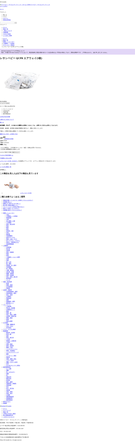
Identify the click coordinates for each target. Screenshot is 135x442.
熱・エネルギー (10, 372)
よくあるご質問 (7, 35)
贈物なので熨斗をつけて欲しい (12, 203)
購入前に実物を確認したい (10, 205)
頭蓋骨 (8, 250)
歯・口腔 (8, 262)
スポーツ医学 (10, 360)
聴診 (7, 226)
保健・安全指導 (7, 281)
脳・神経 (8, 263)
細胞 (7, 299)
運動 (7, 370)
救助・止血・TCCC (11, 239)
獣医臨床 (8, 298)
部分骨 (8, 249)
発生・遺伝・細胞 (11, 314)
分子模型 (5, 322)
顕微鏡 (5, 403)
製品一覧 (5, 29)
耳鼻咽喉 (8, 267)
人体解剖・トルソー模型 (13, 257)
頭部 (7, 260)
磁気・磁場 (9, 382)
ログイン (5, 18)
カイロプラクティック (12, 352)
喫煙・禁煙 (9, 285)
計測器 (8, 395)
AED (7, 214)
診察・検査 (9, 344)
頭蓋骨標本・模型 (11, 293)
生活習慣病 (9, 286)
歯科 (7, 336)
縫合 (7, 229)
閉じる (2, 122)
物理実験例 (9, 400)
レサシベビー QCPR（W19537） (9, 161)
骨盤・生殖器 (10, 275)
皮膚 (7, 258)
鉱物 (7, 319)
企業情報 (5, 32)
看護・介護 (9, 347)
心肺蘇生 (8, 296)
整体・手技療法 (10, 350)
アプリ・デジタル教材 (9, 329)
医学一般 (8, 334)
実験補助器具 (10, 396)
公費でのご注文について (7, 119)
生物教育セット (10, 309)
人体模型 (5, 245)
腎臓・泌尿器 (10, 273)
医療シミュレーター (8, 213)
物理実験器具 (7, 367)
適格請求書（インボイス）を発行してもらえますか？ (18, 200)
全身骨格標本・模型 (12, 291)
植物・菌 (8, 313)
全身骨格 (8, 247)
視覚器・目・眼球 (11, 265)
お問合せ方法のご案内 (9, 413)
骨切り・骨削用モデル (12, 242)
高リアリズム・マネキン (13, 240)
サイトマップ (7, 410)
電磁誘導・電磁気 (11, 383)
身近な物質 (9, 321)
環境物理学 (9, 398)
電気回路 (8, 385)
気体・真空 (9, 393)
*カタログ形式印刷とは (6, 155)
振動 (7, 373)
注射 (7, 219)
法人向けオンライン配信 (13, 365)
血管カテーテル (10, 237)
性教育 (8, 288)
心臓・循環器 (10, 270)
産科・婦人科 (10, 337)
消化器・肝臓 (10, 272)
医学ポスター (7, 401)
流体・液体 (9, 391)
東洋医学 (8, 278)
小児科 (8, 339)
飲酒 (7, 283)
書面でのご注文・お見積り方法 (9, 134)
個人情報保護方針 (8, 415)
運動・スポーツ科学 (12, 362)
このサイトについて (8, 417)
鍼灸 (7, 354)
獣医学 (8, 357)
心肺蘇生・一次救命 (12, 216)
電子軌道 (8, 327)
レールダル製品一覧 (5, 166)
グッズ (8, 280)
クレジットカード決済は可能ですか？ (13, 207)
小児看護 (8, 222)
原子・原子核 (10, 388)
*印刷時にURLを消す (6, 158)
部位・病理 (9, 295)
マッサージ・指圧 (11, 355)
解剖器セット (10, 303)
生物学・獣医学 (7, 290)
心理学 (8, 342)
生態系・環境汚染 (11, 316)
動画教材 (5, 331)
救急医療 (8, 217)
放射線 (8, 390)
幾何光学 (8, 378)
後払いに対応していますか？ (11, 208)
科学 (7, 363)
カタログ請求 (7, 34)
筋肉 (7, 255)
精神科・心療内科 (11, 340)
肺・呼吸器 (9, 268)
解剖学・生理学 (10, 332)
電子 (7, 386)
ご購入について (7, 30)
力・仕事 (8, 368)
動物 (7, 311)
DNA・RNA (9, 326)
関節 (7, 253)
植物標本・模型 (10, 301)
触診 (7, 227)
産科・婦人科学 (10, 224)
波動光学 (8, 377)
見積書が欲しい (7, 202)
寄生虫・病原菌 (10, 308)
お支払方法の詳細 (5, 116)
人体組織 (8, 306)
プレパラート (7, 304)
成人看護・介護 (10, 221)
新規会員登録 (7, 20)
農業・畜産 (9, 318)
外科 (7, 232)
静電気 (8, 380)
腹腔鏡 (8, 234)
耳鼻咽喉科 (9, 235)
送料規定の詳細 (8, 138)
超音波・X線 (9, 231)
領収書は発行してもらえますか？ (12, 210)
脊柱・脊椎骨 (10, 252)
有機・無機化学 (10, 324)
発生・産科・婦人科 (12, 276)
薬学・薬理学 (10, 345)
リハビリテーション (12, 349)
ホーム (5, 27)
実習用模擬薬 (10, 244)
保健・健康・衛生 (11, 359)
